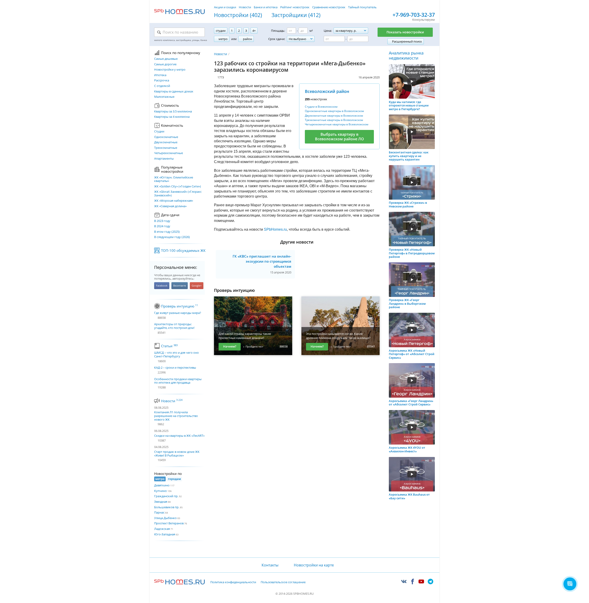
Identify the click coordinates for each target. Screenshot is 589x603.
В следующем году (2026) (172, 237)
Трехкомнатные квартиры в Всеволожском (334, 120)
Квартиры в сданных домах (173, 91)
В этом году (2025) (167, 232)
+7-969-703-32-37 (414, 15)
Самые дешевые (166, 59)
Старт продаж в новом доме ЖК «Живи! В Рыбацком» (176, 453)
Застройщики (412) (295, 15)
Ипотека (160, 75)
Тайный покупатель (362, 7)
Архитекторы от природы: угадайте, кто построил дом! (174, 326)
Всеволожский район (327, 91)
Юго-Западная (164, 534)
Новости (245, 7)
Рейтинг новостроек (294, 7)
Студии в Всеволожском (321, 107)
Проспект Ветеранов (169, 523)
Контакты (270, 565)
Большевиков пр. (166, 507)
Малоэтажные (164, 97)
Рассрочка (161, 80)
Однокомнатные (166, 137)
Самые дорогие (165, 64)
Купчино (160, 491)
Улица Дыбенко (165, 518)
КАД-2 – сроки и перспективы (175, 368)
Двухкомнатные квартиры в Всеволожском (334, 116)
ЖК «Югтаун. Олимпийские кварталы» (173, 179)
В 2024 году (162, 226)
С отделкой (162, 86)
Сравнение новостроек (328, 7)
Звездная (160, 502)
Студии (159, 131)
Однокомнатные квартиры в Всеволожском (334, 111)
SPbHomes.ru (275, 229)
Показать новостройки (405, 32)
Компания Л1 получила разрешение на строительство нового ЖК (176, 415)
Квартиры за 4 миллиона (172, 117)
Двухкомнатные (165, 142)
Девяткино (162, 485)
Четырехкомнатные (168, 153)
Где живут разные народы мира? (177, 313)
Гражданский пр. (166, 496)
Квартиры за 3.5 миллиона (173, 111)
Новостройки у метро (169, 70)
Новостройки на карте (314, 565)
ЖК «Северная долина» (170, 206)
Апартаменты (164, 159)
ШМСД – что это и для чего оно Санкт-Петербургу (176, 354)
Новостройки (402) (238, 15)
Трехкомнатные (165, 148)
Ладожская (162, 529)
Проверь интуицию (179, 306)
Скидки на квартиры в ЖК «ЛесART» (179, 436)
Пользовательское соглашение (283, 582)
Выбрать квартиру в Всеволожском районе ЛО (339, 136)
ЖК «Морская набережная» (173, 201)
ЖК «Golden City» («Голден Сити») (177, 186)
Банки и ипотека (265, 7)
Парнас (159, 512)
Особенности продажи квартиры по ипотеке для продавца (178, 381)
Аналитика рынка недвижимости (406, 55)
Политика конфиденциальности (233, 582)
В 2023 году (162, 221)
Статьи (169, 346)
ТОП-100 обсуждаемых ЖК (183, 250)
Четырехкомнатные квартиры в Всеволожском (336, 124)
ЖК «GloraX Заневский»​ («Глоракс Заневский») (178, 193)
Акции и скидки (225, 7)
